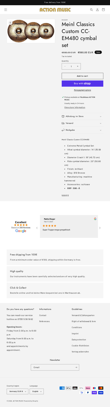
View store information (74, 107)
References (44, 321)
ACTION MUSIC (18, 401)
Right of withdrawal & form (84, 321)
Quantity (65, 61)
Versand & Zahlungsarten (83, 315)
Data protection (79, 339)
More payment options (82, 90)
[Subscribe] (76, 367)
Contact (42, 315)
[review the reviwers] (91, 219)
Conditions (77, 327)
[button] (6, 10)
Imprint (75, 333)
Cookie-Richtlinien (80, 345)
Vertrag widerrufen (80, 352)
